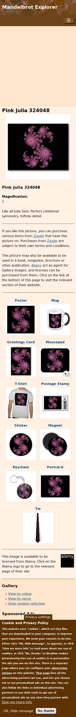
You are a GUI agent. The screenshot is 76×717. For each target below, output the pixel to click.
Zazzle (39, 236)
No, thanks (46, 711)
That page (43, 673)
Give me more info (17, 702)
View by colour (20, 594)
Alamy (36, 265)
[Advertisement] (38, 66)
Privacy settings (38, 617)
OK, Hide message (18, 711)
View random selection (26, 603)
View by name (19, 599)
